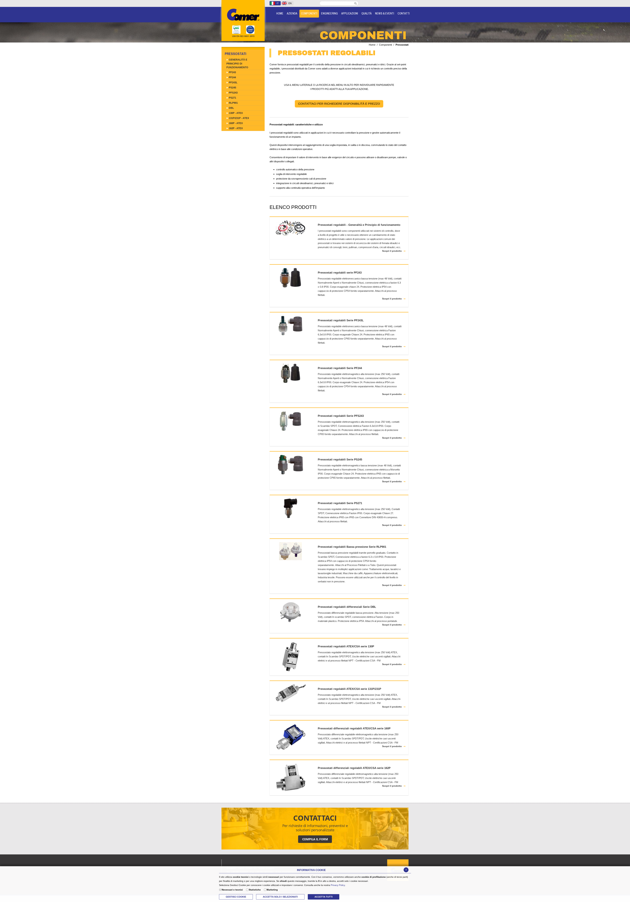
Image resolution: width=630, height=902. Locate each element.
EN (290, 3)
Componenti (385, 44)
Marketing (272, 889)
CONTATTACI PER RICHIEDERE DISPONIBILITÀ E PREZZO (339, 103)
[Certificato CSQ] (236, 29)
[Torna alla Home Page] (243, 14)
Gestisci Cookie (236, 896)
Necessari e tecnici (232, 889)
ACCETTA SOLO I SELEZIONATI (280, 896)
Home (372, 44)
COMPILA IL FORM (315, 839)
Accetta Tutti (324, 896)
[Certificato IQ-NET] (251, 29)
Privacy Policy (338, 885)
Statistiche (255, 889)
